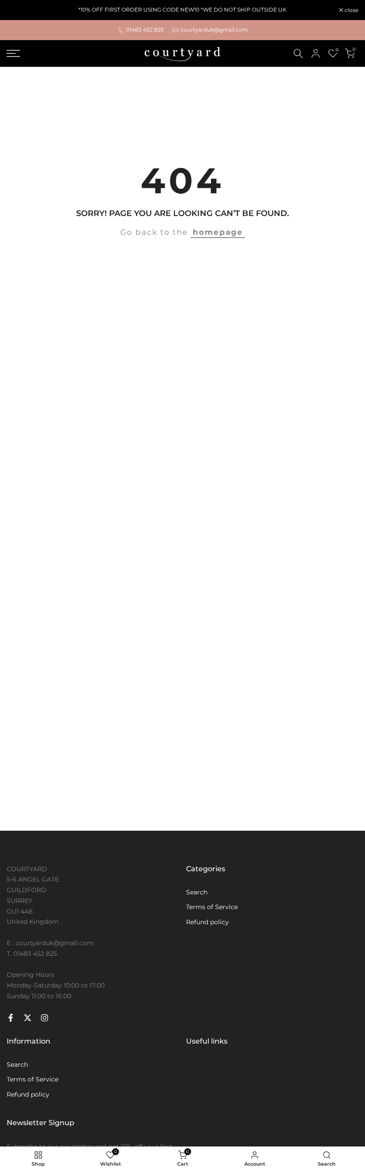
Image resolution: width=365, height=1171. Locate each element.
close (18, 10)
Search (196, 892)
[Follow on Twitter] (28, 1017)
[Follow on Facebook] (11, 1017)
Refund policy (207, 922)
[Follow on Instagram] (45, 1017)
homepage (218, 232)
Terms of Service (212, 907)
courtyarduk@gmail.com (214, 29)
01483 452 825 (145, 29)
